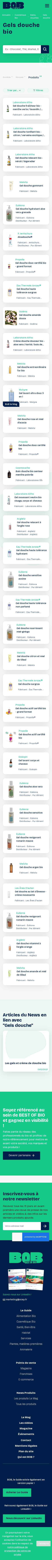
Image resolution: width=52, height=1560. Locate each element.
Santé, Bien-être (26, 1327)
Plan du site (26, 1451)
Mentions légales (26, 1445)
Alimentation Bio (26, 1316)
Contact (26, 1440)
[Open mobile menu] (47, 5)
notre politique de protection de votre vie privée (17, 1551)
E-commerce (26, 1379)
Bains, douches (34, 16)
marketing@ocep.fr (16, 1299)
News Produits (26, 1392)
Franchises (26, 1374)
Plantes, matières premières (26, 1344)
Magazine (26, 1428)
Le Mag (26, 1417)
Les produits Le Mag (26, 1398)
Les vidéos (26, 1422)
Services (26, 1338)
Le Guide (26, 1310)
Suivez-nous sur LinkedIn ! (17, 1294)
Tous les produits (26, 1404)
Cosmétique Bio (20, 16)
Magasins (26, 1368)
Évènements (26, 1434)
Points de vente (26, 1362)
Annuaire (6, 15)
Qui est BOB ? (26, 1457)
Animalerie (26, 1349)
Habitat (26, 1332)
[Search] (45, 49)
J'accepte (43, 1543)
